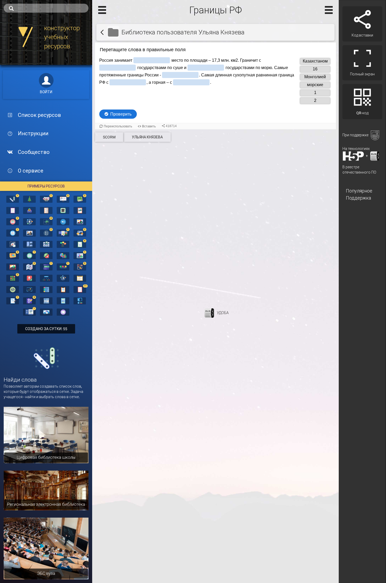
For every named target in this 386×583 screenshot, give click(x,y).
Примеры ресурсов (46, 186)
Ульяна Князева (147, 137)
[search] (46, 8)
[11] (79, 289)
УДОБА (223, 313)
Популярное (359, 191)
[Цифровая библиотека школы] (46, 435)
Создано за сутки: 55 (46, 329)
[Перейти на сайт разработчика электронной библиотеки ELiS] (209, 313)
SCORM (109, 137)
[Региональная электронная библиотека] (46, 490)
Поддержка (358, 198)
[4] (46, 221)
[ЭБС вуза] (46, 548)
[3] (63, 199)
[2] (79, 199)
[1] (12, 199)
